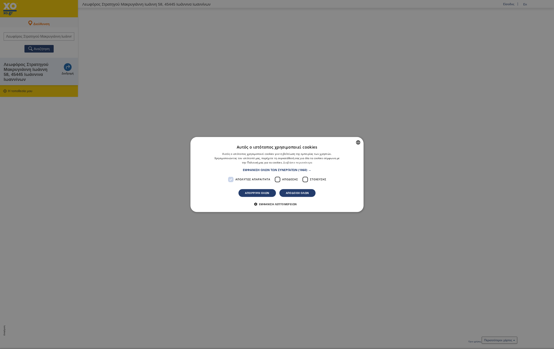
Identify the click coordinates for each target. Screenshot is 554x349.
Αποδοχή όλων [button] (297, 193)
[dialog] (277, 174)
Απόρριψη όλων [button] (257, 193)
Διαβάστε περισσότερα (297, 162)
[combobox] (358, 142)
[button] (277, 170)
